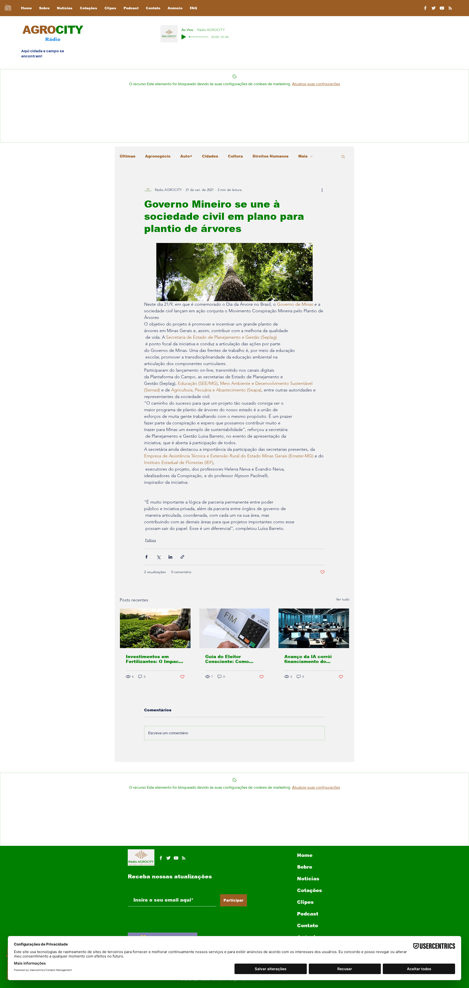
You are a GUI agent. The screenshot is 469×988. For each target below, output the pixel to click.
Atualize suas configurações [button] (316, 84)
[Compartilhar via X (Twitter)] (158, 557)
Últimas (127, 156)
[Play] (183, 36)
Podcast (307, 913)
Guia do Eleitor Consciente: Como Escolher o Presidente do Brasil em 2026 (231, 659)
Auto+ (186, 156)
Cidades (210, 156)
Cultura (235, 156)
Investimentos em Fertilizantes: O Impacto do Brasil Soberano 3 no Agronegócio (155, 659)
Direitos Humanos (270, 156)
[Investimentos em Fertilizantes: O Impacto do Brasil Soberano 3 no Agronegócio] (155, 628)
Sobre (304, 867)
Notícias (308, 878)
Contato (307, 925)
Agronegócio (158, 156)
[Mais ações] (322, 190)
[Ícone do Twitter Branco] (168, 858)
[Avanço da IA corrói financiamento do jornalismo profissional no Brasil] (313, 628)
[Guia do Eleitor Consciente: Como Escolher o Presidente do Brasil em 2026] (234, 628)
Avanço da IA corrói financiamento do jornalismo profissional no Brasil (311, 659)
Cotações (309, 890)
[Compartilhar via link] (182, 557)
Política (150, 540)
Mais (303, 156)
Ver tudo (342, 599)
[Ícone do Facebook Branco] (161, 858)
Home (304, 855)
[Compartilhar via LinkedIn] (170, 557)
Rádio (52, 39)
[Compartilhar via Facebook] (146, 557)
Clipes (305, 902)
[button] (343, 156)
